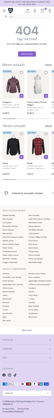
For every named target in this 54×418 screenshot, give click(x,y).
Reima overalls (34, 255)
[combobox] (27, 17)
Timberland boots (10, 251)
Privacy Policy (9, 409)
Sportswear (7, 299)
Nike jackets (7, 233)
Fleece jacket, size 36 (11, 105)
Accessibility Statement (13, 411)
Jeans (5, 295)
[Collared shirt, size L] (13, 145)
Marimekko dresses (10, 226)
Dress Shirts (33, 310)
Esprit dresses (8, 230)
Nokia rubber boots (10, 255)
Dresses (6, 306)
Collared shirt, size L (10, 166)
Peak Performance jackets (13, 237)
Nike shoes (33, 244)
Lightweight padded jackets (40, 281)
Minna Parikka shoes (11, 244)
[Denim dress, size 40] (38, 84)
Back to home (27, 54)
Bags (4, 317)
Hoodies (32, 302)
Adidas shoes (8, 240)
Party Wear (33, 295)
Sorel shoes (33, 248)
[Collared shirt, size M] (38, 145)
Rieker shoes (8, 248)
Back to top (27, 330)
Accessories (7, 313)
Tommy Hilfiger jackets (38, 237)
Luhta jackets (34, 233)
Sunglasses (33, 313)
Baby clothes (34, 306)
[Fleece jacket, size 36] (13, 84)
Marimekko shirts (35, 222)
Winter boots (8, 288)
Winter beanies (9, 292)
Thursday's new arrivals (12, 277)
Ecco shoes (33, 240)
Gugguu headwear (10, 262)
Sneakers (32, 288)
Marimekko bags (35, 262)
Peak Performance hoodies (39, 219)
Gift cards (7, 320)
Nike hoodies (8, 219)
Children (6, 273)
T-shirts (32, 299)
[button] (49, 11)
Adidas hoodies (9, 215)
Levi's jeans (7, 222)
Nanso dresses (35, 226)
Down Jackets (34, 277)
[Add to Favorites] (21, 73)
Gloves (31, 292)
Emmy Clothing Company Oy (22, 401)
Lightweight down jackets (13, 284)
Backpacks (33, 317)
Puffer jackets (8, 281)
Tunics (5, 310)
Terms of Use (23, 409)
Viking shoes (34, 251)
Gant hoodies (34, 215)
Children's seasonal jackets (39, 284)
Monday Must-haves (37, 273)
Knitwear (6, 302)
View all (48, 64)
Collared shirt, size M (35, 166)
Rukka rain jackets (36, 259)
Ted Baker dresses (36, 230)
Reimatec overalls (10, 259)
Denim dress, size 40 (35, 108)
